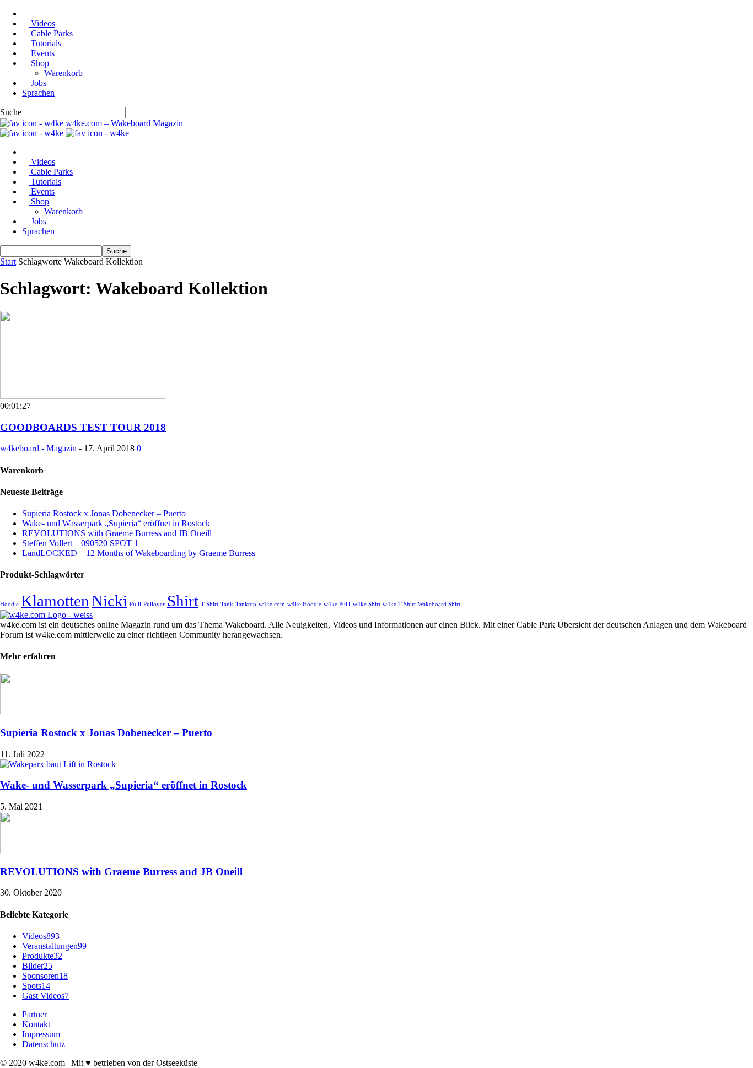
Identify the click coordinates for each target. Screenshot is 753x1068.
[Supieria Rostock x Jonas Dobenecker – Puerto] (27, 711)
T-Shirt (209, 604)
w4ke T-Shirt (399, 604)
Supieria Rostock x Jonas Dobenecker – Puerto (104, 513)
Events (42, 53)
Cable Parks (51, 33)
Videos (42, 23)
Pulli (135, 604)
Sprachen (38, 93)
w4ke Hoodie (304, 604)
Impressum (41, 1034)
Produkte (42, 956)
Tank (226, 604)
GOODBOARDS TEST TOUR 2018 (83, 427)
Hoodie (9, 604)
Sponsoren (45, 975)
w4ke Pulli (337, 604)
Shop (39, 63)
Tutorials (45, 43)
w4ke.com (272, 604)
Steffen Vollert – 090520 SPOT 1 (80, 543)
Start (8, 261)
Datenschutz (43, 1044)
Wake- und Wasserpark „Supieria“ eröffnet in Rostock (116, 523)
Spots (36, 985)
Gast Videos (45, 995)
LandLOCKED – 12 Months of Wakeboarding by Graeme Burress (138, 553)
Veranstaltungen (54, 946)
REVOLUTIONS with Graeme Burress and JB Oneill (117, 533)
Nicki (109, 600)
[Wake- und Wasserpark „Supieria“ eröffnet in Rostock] (58, 764)
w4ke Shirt (366, 604)
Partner (34, 1014)
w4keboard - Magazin (38, 448)
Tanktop (245, 604)
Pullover (154, 604)
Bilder (37, 965)
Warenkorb (63, 73)
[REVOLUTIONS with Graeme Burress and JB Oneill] (27, 850)
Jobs (37, 83)
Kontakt (36, 1024)
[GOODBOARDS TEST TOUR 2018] (82, 396)
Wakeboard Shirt (439, 604)
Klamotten (55, 600)
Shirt (182, 600)
